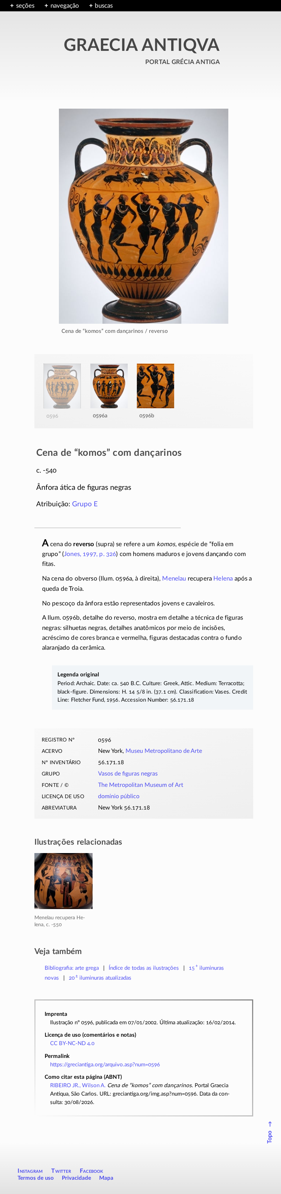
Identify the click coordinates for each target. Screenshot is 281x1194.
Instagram (30, 1171)
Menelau (174, 578)
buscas (104, 6)
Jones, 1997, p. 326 (90, 554)
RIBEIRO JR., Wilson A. (78, 1085)
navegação (64, 6)
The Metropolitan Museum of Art (140, 785)
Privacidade (76, 1178)
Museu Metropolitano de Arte (163, 751)
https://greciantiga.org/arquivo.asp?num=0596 (105, 1064)
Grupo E (85, 504)
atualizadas (100, 978)
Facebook (92, 1171)
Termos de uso (36, 1178)
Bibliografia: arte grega (72, 968)
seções (25, 6)
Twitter (61, 1171)
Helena (223, 578)
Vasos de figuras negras (128, 774)
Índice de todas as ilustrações (144, 968)
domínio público (118, 796)
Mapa (106, 1178)
